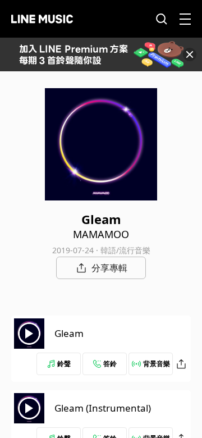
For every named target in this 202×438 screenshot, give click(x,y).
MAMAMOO (101, 234)
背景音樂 (156, 363)
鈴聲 (64, 363)
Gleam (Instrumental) (102, 408)
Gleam (69, 333)
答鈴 (110, 363)
